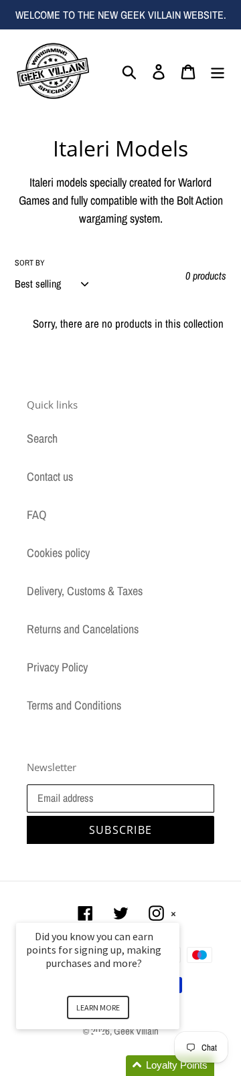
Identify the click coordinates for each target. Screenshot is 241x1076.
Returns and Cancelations (83, 629)
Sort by (30, 262)
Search (42, 438)
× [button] (173, 913)
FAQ (36, 514)
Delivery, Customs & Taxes (85, 590)
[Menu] (217, 70)
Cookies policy (58, 552)
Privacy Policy (57, 667)
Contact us (50, 476)
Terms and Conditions (74, 705)
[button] (113, 1065)
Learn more (98, 1007)
